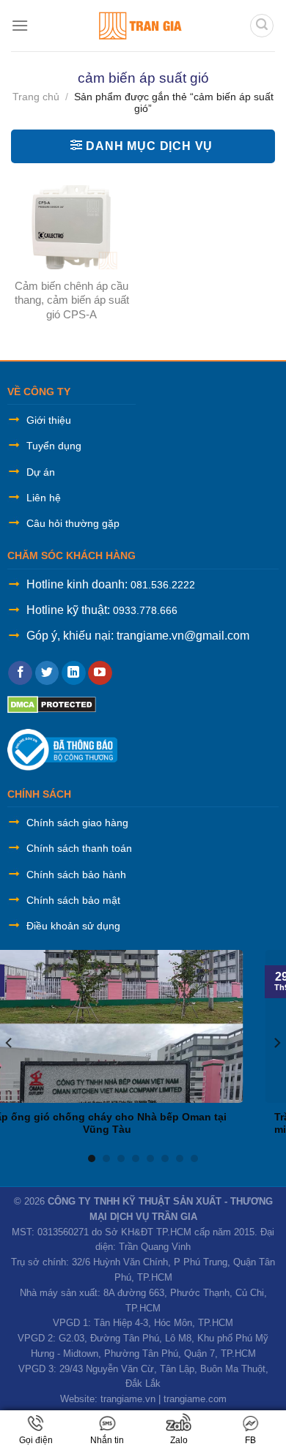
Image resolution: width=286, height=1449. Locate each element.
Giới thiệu (48, 420)
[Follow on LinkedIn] (74, 673)
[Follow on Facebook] (20, 673)
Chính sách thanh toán (79, 848)
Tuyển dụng (53, 446)
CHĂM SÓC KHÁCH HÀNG (71, 555)
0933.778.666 (145, 610)
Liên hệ (43, 497)
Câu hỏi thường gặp (73, 523)
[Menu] (20, 25)
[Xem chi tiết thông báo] (62, 749)
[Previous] (9, 1042)
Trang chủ (35, 96)
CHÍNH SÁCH (39, 794)
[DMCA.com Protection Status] (51, 703)
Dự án (40, 472)
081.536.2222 (163, 585)
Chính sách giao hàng (77, 822)
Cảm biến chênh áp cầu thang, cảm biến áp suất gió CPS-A (72, 300)
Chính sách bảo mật (73, 900)
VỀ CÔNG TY (38, 391)
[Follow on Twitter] (47, 673)
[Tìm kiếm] (262, 25)
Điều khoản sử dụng (73, 926)
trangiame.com (195, 1398)
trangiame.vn (127, 1398)
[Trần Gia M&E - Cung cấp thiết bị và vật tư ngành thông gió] (139, 25)
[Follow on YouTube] (100, 673)
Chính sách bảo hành (76, 874)
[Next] (276, 1042)
